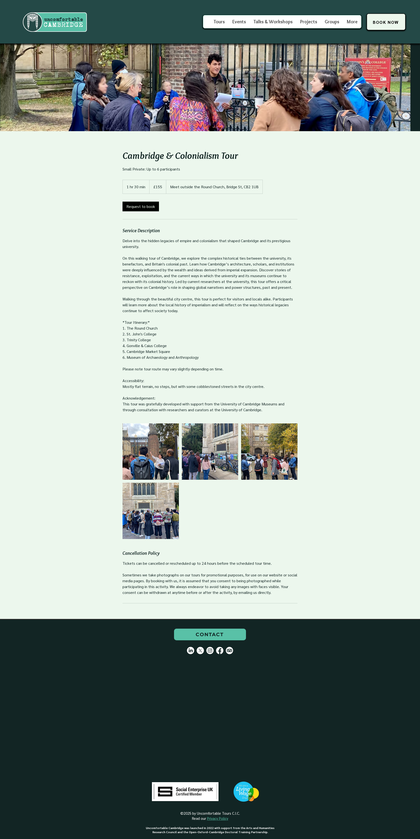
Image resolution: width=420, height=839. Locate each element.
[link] (140, 206)
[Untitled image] (150, 451)
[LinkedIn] (190, 650)
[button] (332, 21)
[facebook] (219, 650)
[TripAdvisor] (229, 650)
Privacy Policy (217, 818)
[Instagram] (210, 650)
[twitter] (200, 650)
